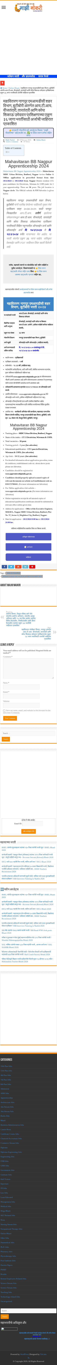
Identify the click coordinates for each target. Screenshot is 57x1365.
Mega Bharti (6, 1211)
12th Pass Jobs (6, 1071)
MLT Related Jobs (8, 1215)
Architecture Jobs (7, 1102)
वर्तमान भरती (13, 76)
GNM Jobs (5, 1166)
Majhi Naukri (10, 140)
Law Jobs (4, 1193)
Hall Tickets (5, 1179)
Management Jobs (8, 1202)
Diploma (4, 1147)
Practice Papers (6, 1265)
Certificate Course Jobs (10, 1134)
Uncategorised (6, 1301)
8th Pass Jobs (6, 1084)
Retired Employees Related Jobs (13, 1279)
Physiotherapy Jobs (8, 1256)
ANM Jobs (5, 1093)
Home (4, 88)
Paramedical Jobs (7, 1242)
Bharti (3, 1120)
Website (6, 701)
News (3, 1220)
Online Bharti (14, 88)
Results (3, 1274)
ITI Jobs (4, 1188)
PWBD (3, 1270)
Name (6, 683)
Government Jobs (7, 1170)
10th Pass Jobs (6, 1066)
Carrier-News (6, 1129)
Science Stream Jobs (9, 1283)
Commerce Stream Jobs (10, 1143)
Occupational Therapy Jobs (11, 1229)
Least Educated (7, 1197)
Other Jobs (5, 1238)
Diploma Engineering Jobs (11, 1152)
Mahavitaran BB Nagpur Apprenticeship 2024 (21, 171)
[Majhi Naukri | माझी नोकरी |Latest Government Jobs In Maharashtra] (28, 7)
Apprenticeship (7, 1098)
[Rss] (28, 1358)
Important (4, 1184)
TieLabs (43, 1354)
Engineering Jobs (7, 1157)
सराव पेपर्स (44, 76)
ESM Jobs (4, 1161)
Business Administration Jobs (12, 1125)
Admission (5, 1089)
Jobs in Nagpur (13, 573)
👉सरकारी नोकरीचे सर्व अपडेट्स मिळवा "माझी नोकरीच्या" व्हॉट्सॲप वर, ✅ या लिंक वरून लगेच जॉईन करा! (28, 133)
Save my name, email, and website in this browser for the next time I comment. (27, 711)
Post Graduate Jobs (8, 1261)
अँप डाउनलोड (29, 76)
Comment (7, 657)
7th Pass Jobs (6, 1080)
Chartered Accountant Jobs (11, 1138)
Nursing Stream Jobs (9, 1224)
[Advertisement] (28, 42)
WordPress (24, 1354)
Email (6, 692)
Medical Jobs (6, 1206)
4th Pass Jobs (6, 1075)
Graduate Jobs (6, 1175)
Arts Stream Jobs (7, 1107)
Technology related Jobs (10, 1297)
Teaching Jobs (6, 1292)
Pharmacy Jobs (6, 1251)
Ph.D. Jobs (5, 1247)
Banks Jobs (5, 1116)
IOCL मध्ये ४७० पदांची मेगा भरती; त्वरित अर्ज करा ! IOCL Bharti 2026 (26, 862)
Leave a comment (12, 142)
